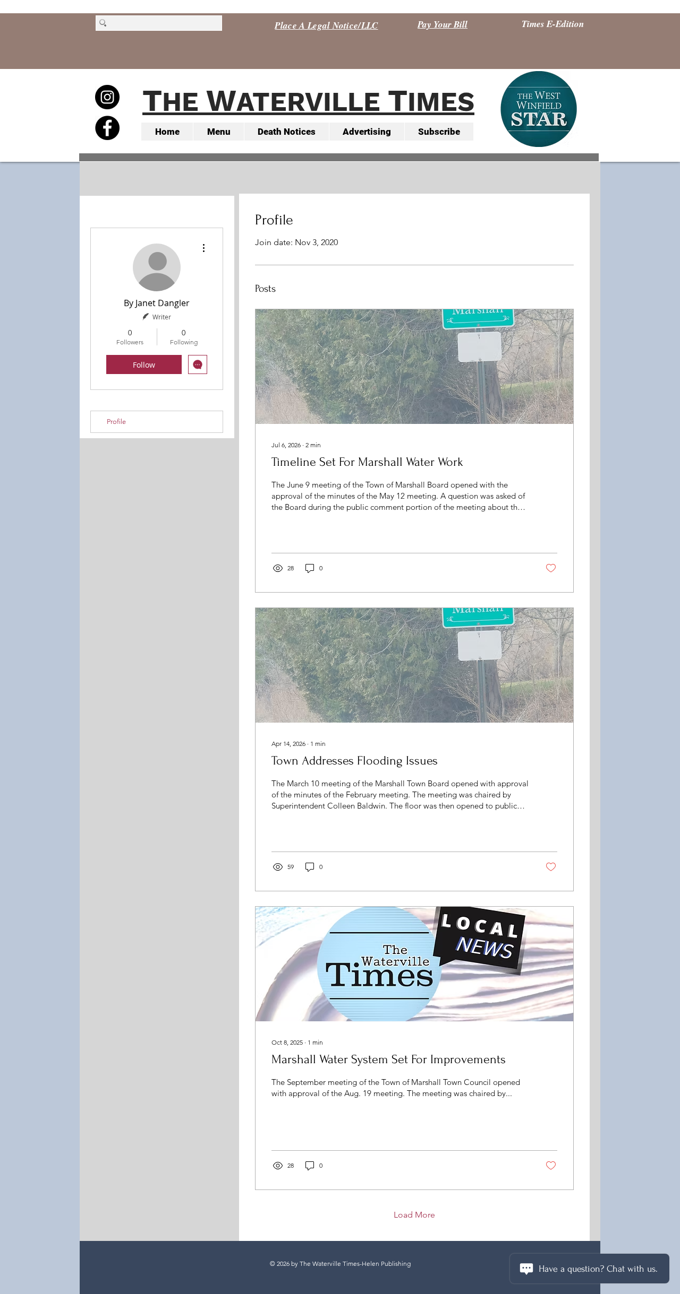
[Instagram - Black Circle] (107, 97)
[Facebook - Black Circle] (107, 128)
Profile (116, 421)
